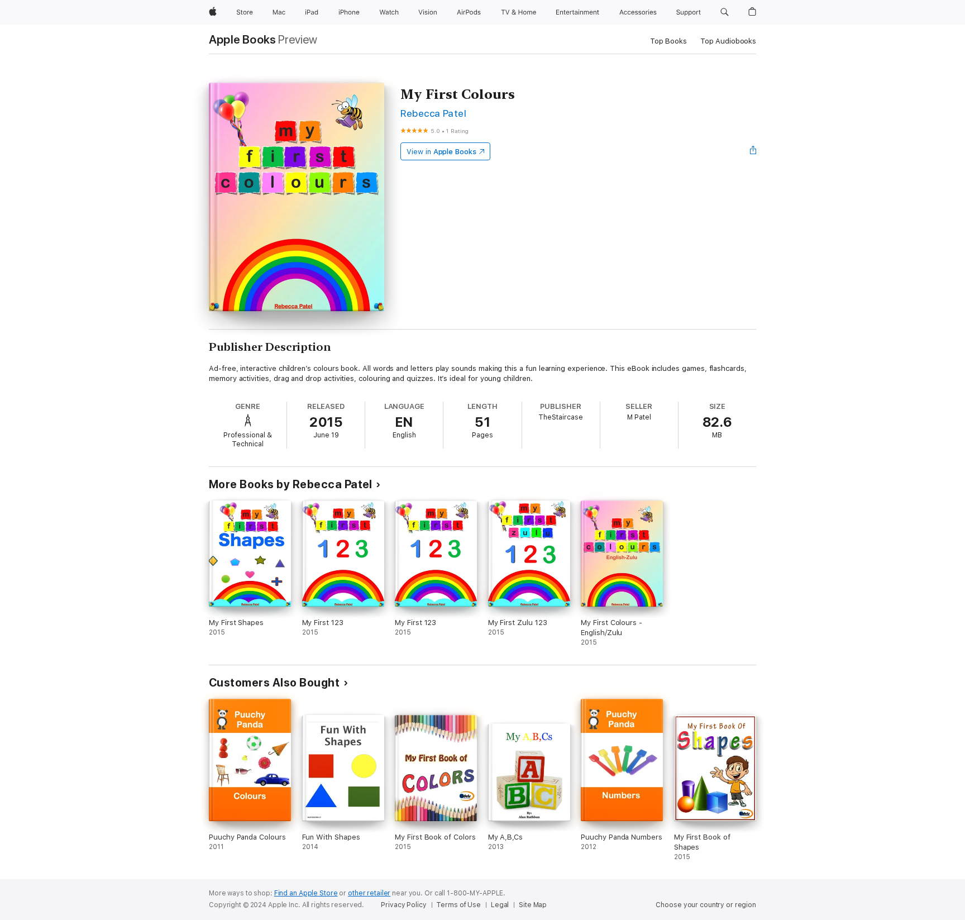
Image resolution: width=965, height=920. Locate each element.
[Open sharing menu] (753, 151)
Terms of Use (458, 905)
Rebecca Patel (433, 113)
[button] (724, 12)
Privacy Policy (403, 905)
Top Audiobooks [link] (728, 41)
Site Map (533, 905)
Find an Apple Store (306, 893)
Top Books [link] (668, 41)
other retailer (369, 893)
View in (441, 151)
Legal (500, 905)
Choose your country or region (706, 905)
